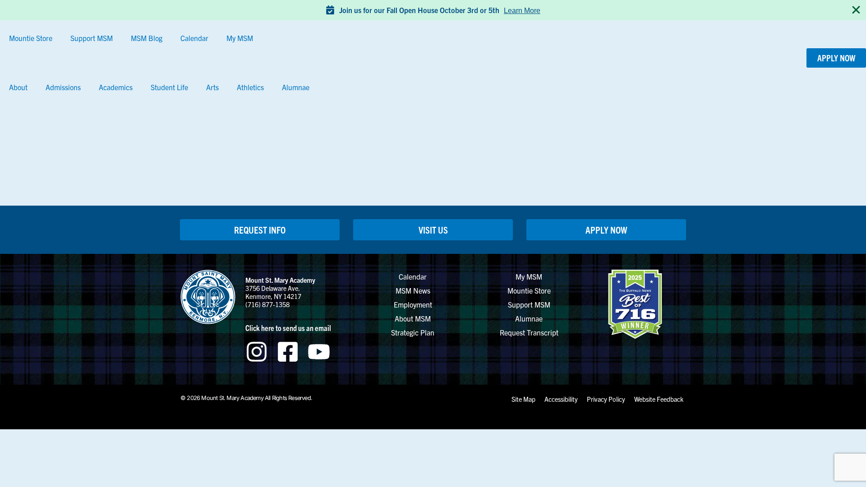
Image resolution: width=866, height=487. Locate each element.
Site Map (523, 399)
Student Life (169, 87)
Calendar (194, 37)
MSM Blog (146, 37)
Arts (212, 87)
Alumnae (295, 87)
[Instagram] (256, 351)
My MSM (239, 37)
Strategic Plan (412, 332)
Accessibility (561, 399)
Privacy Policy (606, 399)
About (18, 87)
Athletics (250, 87)
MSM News (413, 290)
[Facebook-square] (287, 351)
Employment (413, 304)
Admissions (63, 87)
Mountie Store (30, 37)
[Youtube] (319, 351)
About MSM (413, 318)
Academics (116, 87)
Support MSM (91, 37)
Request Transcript (529, 332)
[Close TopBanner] (856, 10)
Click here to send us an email (288, 327)
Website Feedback (658, 399)
